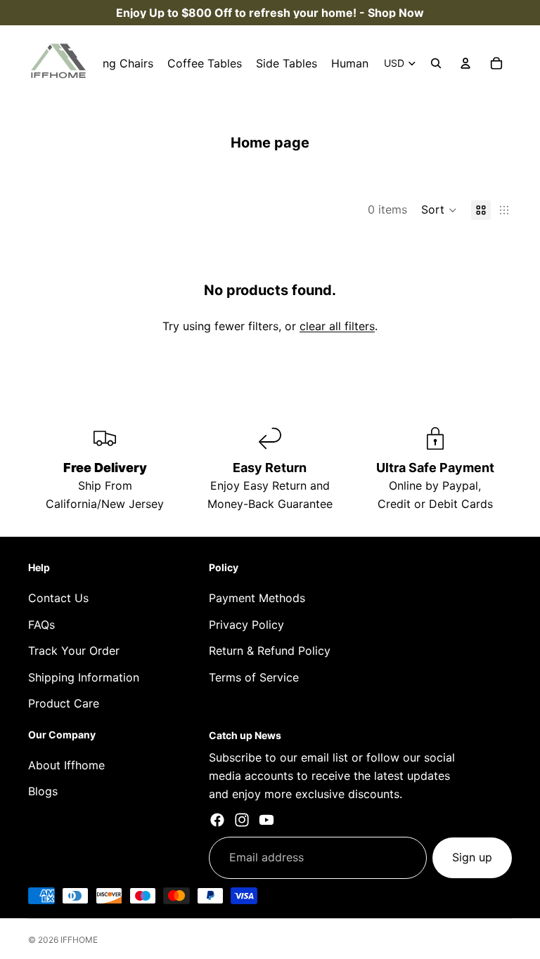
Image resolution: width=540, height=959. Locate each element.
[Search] (435, 63)
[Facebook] (217, 819)
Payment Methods (257, 598)
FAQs (41, 625)
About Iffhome (66, 765)
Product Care (63, 703)
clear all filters (337, 326)
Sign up (472, 857)
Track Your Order (74, 651)
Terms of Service (254, 677)
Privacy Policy (246, 625)
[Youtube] (266, 819)
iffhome (79, 939)
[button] (439, 210)
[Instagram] (241, 819)
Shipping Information (83, 677)
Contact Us (58, 598)
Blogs (43, 791)
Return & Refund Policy (269, 651)
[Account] (465, 63)
